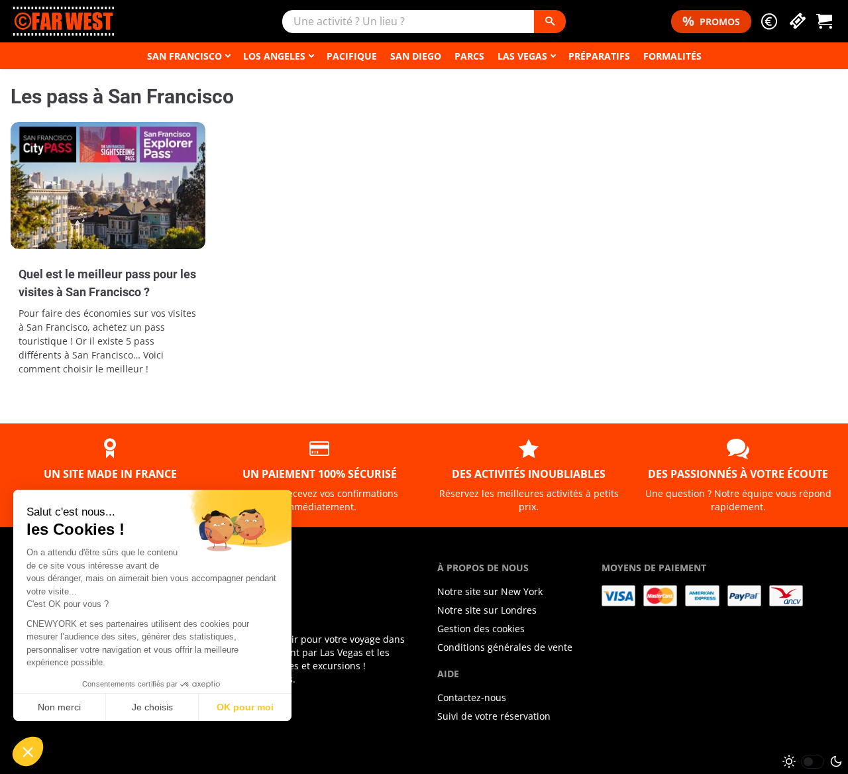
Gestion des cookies (481, 628)
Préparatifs (599, 56)
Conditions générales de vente (504, 647)
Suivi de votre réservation (494, 716)
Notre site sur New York (490, 591)
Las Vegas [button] (522, 56)
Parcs (469, 56)
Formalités (672, 56)
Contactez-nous (471, 697)
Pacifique (352, 56)
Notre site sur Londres (487, 610)
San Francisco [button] (184, 56)
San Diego (415, 56)
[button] (769, 21)
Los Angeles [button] (274, 56)
